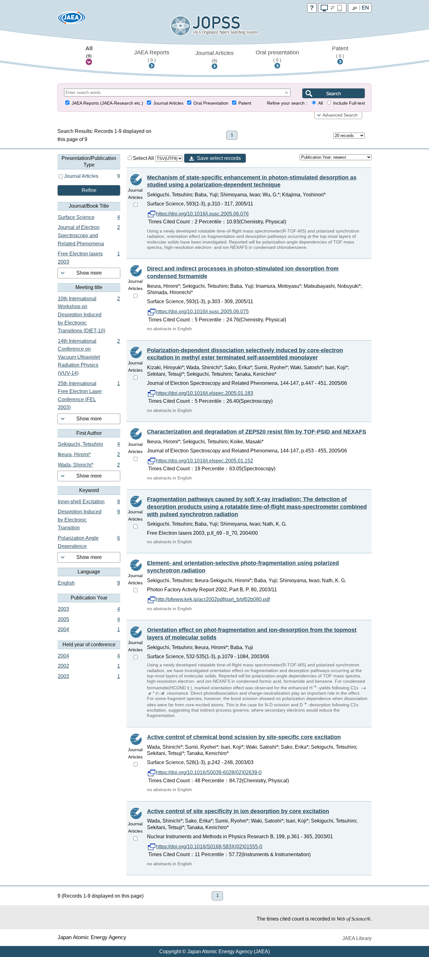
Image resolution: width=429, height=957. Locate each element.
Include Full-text (349, 103)
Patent (340, 51)
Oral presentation (277, 56)
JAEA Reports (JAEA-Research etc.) (107, 103)
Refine (89, 190)
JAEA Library (357, 938)
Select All (144, 158)
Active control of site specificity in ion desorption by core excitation (238, 811)
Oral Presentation (210, 103)
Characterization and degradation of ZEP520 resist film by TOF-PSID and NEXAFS (256, 432)
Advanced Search (340, 115)
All (89, 51)
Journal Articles (214, 56)
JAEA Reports (151, 56)
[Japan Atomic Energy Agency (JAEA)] (71, 19)
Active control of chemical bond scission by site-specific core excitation (244, 737)
